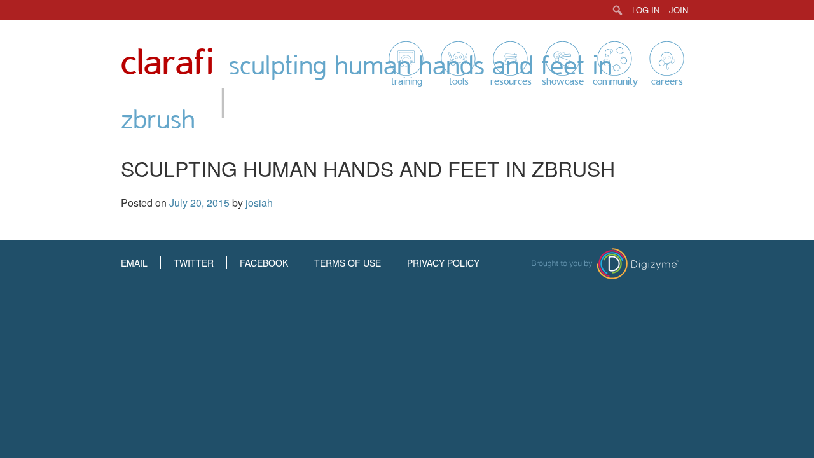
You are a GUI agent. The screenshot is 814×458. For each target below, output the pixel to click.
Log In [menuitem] (645, 10)
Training (406, 81)
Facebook (264, 262)
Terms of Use (347, 262)
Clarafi (167, 63)
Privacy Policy (443, 262)
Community (615, 81)
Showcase (563, 81)
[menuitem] (618, 10)
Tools (459, 81)
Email (134, 262)
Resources (511, 81)
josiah (259, 202)
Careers (667, 81)
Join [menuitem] (678, 10)
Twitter (194, 262)
